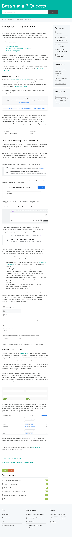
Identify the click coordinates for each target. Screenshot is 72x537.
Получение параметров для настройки (18, 48)
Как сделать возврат (60, 32)
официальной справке (20, 86)
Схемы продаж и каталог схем (62, 55)
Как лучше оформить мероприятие (15, 495)
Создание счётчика (12, 46)
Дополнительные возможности (14, 499)
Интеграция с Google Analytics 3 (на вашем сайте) (17, 462)
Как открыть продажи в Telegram (14, 491)
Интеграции (24, 353)
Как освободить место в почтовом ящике (62, 39)
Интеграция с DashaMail (11, 484)
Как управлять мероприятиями (62, 50)
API (3, 521)
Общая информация (8, 525)
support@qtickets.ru (60, 83)
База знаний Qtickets (24, 6)
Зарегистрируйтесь (60, 97)
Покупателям (6, 518)
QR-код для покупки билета (12, 480)
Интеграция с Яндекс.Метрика (12, 458)
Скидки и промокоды (60, 45)
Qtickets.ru (53, 522)
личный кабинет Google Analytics (18, 80)
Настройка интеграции (13, 51)
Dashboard (7, 488)
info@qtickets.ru (36, 447)
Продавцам (5, 514)
